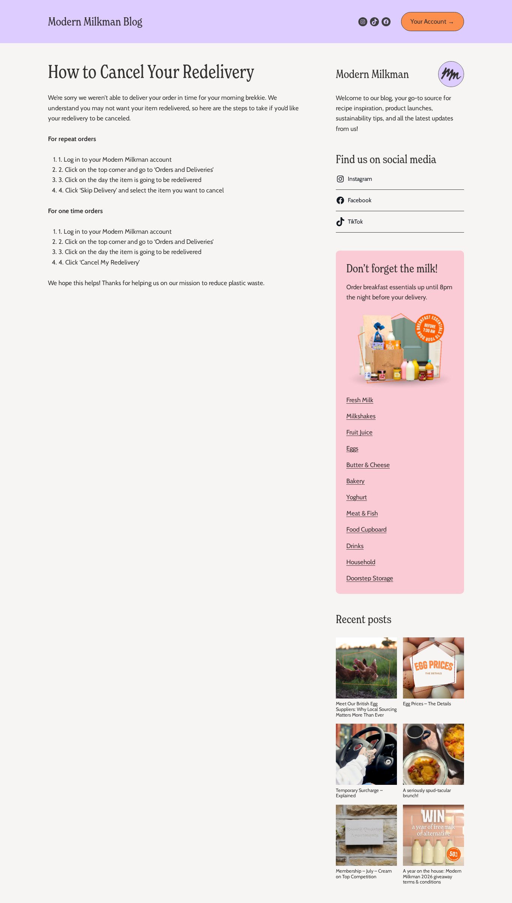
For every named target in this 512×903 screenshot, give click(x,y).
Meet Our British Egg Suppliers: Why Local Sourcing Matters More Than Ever (366, 709)
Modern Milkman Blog (95, 21)
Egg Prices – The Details (427, 703)
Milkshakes (361, 416)
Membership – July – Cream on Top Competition (364, 873)
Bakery (355, 481)
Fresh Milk (359, 400)
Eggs (352, 448)
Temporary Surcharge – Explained (359, 793)
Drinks (355, 546)
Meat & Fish (362, 513)
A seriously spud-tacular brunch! (427, 793)
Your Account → (432, 21)
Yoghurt (356, 497)
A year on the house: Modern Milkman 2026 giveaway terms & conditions (432, 876)
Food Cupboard (366, 529)
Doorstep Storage (369, 578)
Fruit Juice (359, 432)
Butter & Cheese (368, 465)
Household (360, 562)
